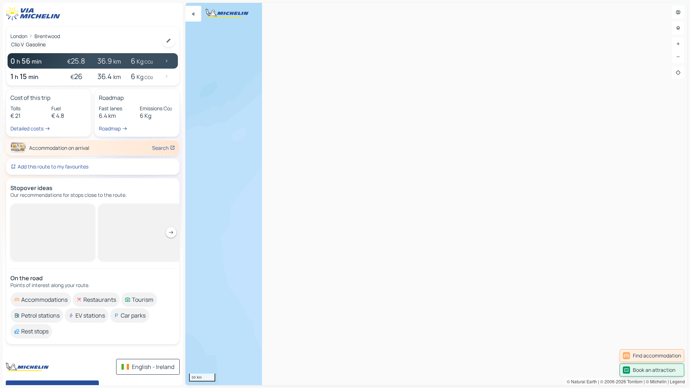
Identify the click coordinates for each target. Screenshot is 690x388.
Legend (677, 381)
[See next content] (171, 232)
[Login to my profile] (678, 12)
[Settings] (678, 28)
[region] (436, 194)
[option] (40, 299)
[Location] (678, 72)
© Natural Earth (582, 381)
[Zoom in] (678, 43)
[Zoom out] (678, 56)
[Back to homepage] (34, 14)
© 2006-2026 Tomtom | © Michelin (633, 381)
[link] (652, 355)
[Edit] (168, 40)
